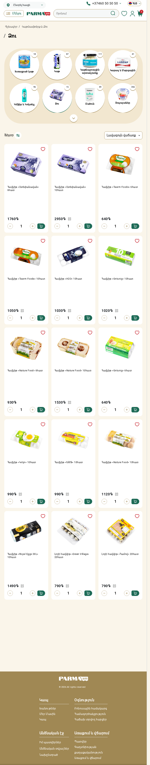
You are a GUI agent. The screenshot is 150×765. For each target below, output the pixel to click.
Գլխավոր (11, 26)
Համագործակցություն (90, 714)
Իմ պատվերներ (50, 742)
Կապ (42, 719)
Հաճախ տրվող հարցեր (90, 719)
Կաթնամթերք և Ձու (34, 26)
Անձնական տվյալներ (54, 748)
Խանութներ (47, 708)
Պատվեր (80, 741)
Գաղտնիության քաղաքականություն (88, 749)
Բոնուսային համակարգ (90, 708)
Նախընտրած (48, 754)
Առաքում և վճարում (87, 758)
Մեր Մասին (47, 714)
